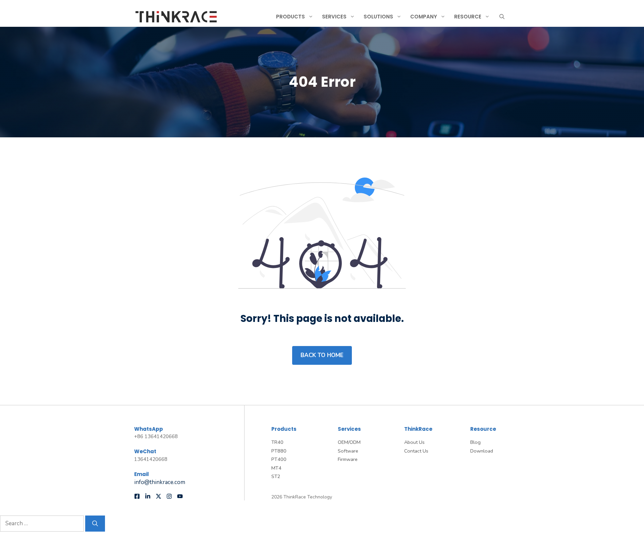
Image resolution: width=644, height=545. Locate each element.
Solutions (378, 16)
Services (334, 16)
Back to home (322, 355)
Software (348, 451)
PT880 (278, 451)
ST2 (275, 476)
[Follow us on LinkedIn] (148, 496)
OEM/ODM (349, 442)
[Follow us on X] (158, 496)
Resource (467, 16)
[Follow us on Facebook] (137, 496)
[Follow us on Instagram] (169, 496)
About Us (414, 442)
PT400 (278, 459)
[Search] (95, 524)
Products (290, 16)
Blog (475, 442)
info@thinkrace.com (159, 482)
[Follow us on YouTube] (180, 496)
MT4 (276, 468)
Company (423, 16)
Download (481, 451)
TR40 (277, 442)
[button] (502, 17)
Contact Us (416, 451)
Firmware (348, 459)
